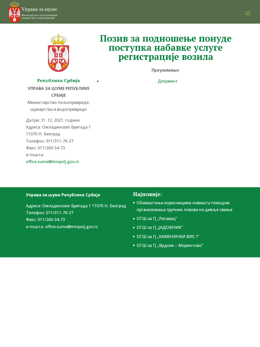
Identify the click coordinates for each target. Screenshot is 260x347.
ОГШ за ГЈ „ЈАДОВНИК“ (160, 227)
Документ (168, 81)
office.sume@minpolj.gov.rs (71, 226)
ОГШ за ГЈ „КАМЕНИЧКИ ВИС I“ (168, 236)
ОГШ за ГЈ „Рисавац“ (157, 218)
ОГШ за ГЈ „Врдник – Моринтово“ (170, 245)
